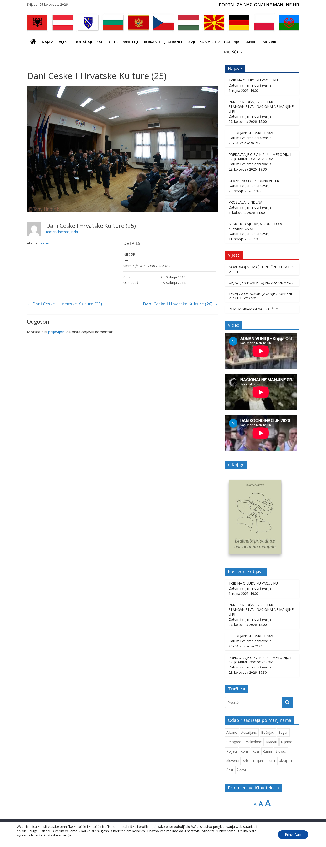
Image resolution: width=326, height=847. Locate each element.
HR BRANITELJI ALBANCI (162, 41)
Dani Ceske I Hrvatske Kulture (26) (180, 304)
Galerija (231, 41)
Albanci (231, 732)
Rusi (255, 751)
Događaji (83, 41)
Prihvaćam (293, 834)
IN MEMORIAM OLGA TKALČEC (253, 309)
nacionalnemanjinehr (62, 231)
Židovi (241, 770)
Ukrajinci (285, 760)
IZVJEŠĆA (231, 52)
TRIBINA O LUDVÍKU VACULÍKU (253, 80)
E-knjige (251, 41)
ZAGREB (103, 41)
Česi (229, 770)
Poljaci (231, 751)
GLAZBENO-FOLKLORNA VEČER (254, 181)
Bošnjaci (267, 732)
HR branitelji (126, 41)
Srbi (246, 760)
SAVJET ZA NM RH (201, 41)
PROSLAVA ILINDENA (245, 202)
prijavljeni (56, 332)
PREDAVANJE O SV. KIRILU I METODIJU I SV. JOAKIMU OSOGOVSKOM (260, 157)
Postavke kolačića (57, 835)
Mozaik (269, 41)
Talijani (257, 760)
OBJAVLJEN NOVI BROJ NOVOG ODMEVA (261, 282)
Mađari (271, 741)
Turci (271, 760)
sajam (45, 243)
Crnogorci (234, 741)
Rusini (267, 751)
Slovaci (281, 751)
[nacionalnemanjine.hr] (33, 42)
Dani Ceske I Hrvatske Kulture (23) (64, 304)
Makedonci (253, 741)
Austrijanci (249, 732)
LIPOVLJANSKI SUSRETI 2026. (251, 132)
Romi (245, 751)
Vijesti (64, 41)
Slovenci (232, 760)
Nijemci (287, 741)
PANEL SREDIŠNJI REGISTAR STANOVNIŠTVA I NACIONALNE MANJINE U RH (261, 107)
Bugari (283, 732)
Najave (48, 41)
